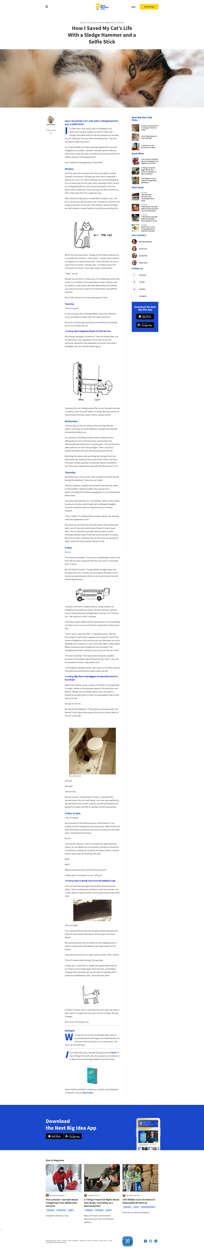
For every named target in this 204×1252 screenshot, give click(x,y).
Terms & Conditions (92, 1240)
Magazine (83, 23)
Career (136, 1207)
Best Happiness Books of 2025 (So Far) (92, 331)
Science (109, 1210)
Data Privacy (103, 1240)
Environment (61, 1210)
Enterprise (75, 1240)
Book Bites (50, 1210)
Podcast (64, 1240)
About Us (82, 1240)
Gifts (58, 1240)
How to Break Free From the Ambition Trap (94, 880)
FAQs (69, 1240)
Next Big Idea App (51, 1240)
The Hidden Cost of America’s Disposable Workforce (139, 1201)
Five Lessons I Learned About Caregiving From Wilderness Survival (62, 1203)
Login (133, 7)
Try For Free (149, 7)
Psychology (99, 1210)
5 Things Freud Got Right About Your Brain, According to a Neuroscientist (101, 1203)
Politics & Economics (148, 1207)
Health (71, 1210)
